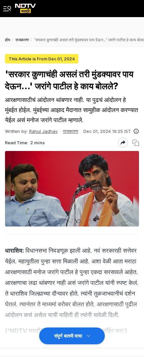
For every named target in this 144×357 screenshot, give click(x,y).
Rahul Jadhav (43, 131)
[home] (25, 6)
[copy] (136, 143)
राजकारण (70, 131)
